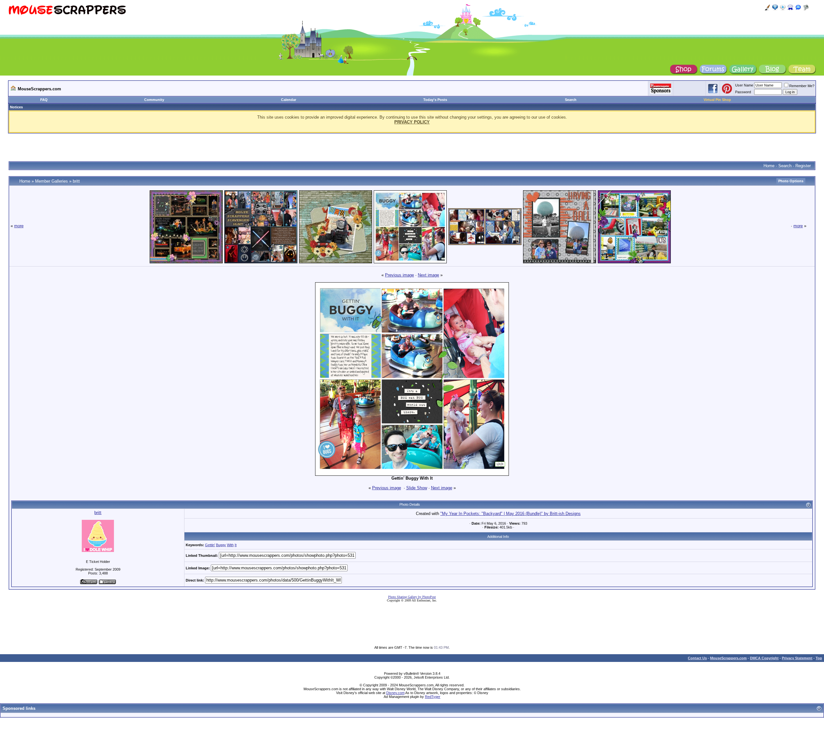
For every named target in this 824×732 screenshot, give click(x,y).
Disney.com (395, 693)
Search (570, 100)
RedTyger (432, 697)
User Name (744, 85)
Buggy (221, 545)
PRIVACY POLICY (412, 122)
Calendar (288, 100)
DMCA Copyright (764, 658)
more (18, 225)
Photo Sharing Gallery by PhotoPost (412, 597)
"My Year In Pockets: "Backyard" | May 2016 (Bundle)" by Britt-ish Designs (510, 513)
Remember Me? (801, 86)
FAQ (44, 100)
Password (743, 92)
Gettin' (210, 545)
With (230, 545)
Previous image (399, 275)
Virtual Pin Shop (717, 100)
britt (76, 181)
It (236, 545)
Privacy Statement (797, 658)
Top (819, 658)
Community (154, 100)
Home (768, 165)
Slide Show (416, 487)
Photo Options (790, 181)
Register (803, 165)
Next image (428, 275)
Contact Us (697, 658)
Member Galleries (51, 181)
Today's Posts (435, 100)
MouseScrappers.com (728, 658)
